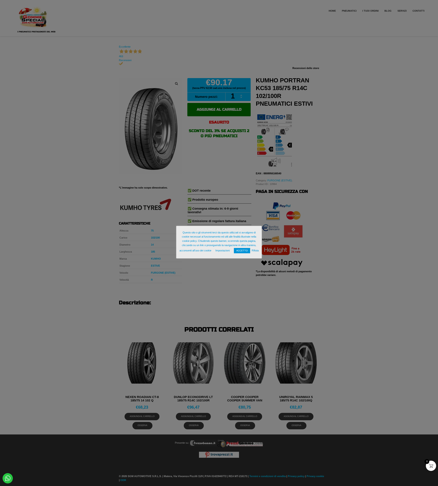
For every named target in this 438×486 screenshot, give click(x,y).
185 (153, 251)
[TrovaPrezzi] (219, 454)
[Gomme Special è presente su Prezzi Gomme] (240, 442)
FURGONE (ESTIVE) (279, 180)
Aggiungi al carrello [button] (142, 416)
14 (152, 244)
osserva (142, 425)
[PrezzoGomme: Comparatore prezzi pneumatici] (202, 442)
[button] (176, 84)
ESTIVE (155, 265)
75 (152, 230)
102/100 (155, 237)
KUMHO (156, 258)
